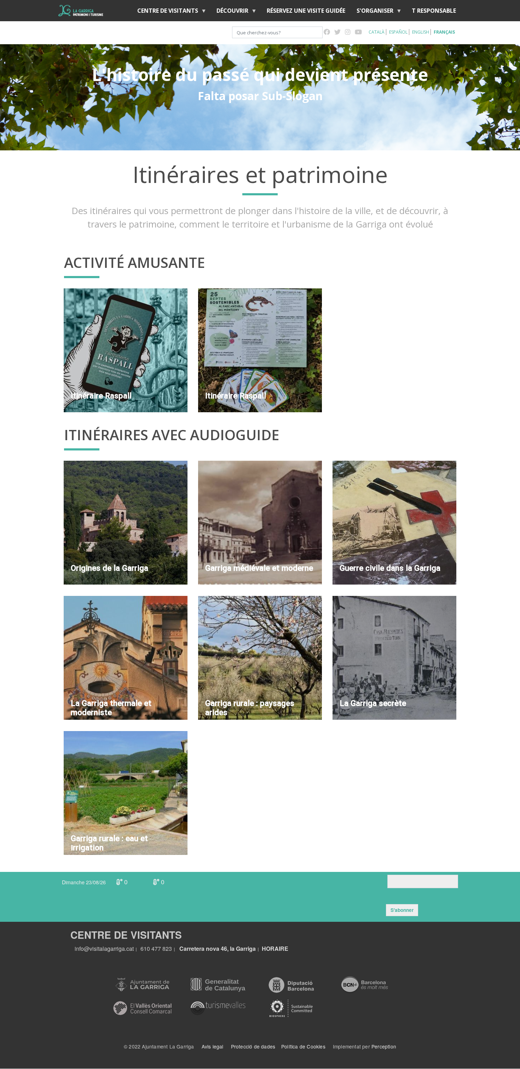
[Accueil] (80, 10)
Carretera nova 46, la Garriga (217, 948)
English (420, 32)
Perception (383, 1046)
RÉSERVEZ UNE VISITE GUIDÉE (306, 11)
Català (377, 32)
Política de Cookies (303, 1046)
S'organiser (372, 12)
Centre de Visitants (165, 12)
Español (398, 32)
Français (444, 32)
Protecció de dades (253, 1046)
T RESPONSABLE (434, 11)
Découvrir (229, 12)
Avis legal (213, 1046)
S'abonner (402, 910)
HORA (270, 948)
